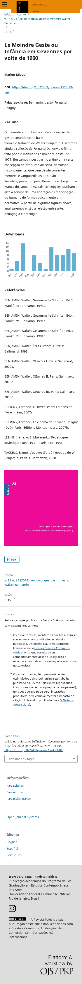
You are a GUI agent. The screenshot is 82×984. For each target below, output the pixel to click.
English (12, 842)
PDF (13, 559)
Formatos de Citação (20, 759)
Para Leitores (15, 786)
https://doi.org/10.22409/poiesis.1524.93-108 (33, 750)
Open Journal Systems (23, 817)
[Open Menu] (4, 4)
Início (7, 14)
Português (14, 855)
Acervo (21, 14)
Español (12, 848)
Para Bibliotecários (19, 799)
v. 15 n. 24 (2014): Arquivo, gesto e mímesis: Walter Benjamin (37, 21)
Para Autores (15, 792)
